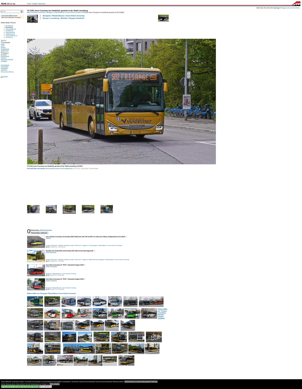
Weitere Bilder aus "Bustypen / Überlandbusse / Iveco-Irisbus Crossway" (51, 293)
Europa (3, 47)
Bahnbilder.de (9, 25)
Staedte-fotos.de (10, 34)
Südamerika (5, 51)
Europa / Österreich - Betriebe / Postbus (57, 245)
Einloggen (283, 8)
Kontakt (34, 3)
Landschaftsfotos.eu (11, 35)
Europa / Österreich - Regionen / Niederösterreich (84, 259)
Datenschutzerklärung (7, 72)
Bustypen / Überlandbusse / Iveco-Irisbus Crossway (64, 16)
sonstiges (4, 61)
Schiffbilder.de (9, 30)
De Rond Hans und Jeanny (36, 168)
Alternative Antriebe (7, 60)
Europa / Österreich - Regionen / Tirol (80, 245)
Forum (29, 3)
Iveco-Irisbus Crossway (73, 12)
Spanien (3, 40)
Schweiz (3, 58)
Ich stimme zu (45, 386)
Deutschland (5, 56)
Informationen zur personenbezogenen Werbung (141, 382)
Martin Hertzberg (51, 266)
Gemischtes (4, 67)
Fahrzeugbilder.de (11, 29)
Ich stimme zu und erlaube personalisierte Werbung (20, 386)
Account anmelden (294, 8)
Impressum (41, 3)
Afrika (2, 44)
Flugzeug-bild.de (10, 32)
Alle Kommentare (46, 230)
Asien (2, 46)
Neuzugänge (5, 65)
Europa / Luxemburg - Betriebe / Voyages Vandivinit (63, 18)
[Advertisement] (70, 28)
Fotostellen (4, 68)
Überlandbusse (60, 12)
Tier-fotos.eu (9, 37)
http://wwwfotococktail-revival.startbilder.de (58, 168)
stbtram (48, 238)
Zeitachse (4, 70)
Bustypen (50, 12)
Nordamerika (5, 49)
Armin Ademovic (51, 252)
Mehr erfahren (54, 384)
